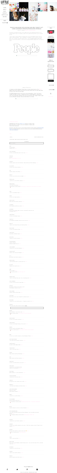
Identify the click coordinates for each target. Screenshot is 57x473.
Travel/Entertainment (31, 30)
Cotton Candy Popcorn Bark (33, 13)
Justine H (11, 429)
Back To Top (26, 139)
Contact (5, 13)
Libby (10, 269)
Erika (10, 334)
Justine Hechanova (22, 432)
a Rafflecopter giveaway (13, 121)
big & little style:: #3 (21, 271)
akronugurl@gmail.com (15, 158)
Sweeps (26, 30)
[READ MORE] (14, 9)
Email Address (50, 68)
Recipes (5, 16)
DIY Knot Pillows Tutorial (51, 49)
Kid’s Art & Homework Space (42, 4)
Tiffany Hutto (11, 179)
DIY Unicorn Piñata (24, 14)
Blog (5, 11)
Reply (16, 148)
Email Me (21, 139)
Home (4, 7)
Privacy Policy (50, 96)
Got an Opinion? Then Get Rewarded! (24, 313)
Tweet (10, 133)
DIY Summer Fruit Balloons (14, 4)
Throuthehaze (11, 214)
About (4, 9)
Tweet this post (17, 139)
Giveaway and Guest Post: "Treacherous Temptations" (31, 401)
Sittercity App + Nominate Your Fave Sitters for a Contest (31, 186)
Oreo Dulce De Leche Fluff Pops (52, 4)
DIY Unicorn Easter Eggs (24, 4)
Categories (51, 89)
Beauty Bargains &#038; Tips (29, 414)
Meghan (10, 310)
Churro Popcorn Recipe (14, 14)
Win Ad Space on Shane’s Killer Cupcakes (26, 329)
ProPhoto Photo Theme (33, 472)
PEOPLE (40, 89)
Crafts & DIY (5, 14)
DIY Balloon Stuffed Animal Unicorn (33, 4)
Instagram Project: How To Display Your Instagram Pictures (51, 53)
